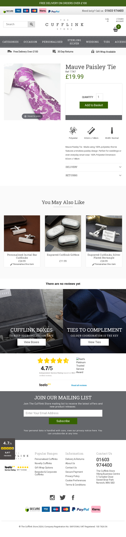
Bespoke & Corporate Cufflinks (46, 473)
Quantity (87, 97)
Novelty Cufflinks (43, 463)
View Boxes (31, 342)
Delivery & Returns (74, 459)
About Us (70, 463)
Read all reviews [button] (79, 385)
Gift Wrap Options (44, 467)
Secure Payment (74, 472)
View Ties (94, 342)
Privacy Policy (72, 476)
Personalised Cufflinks (46, 459)
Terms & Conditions (75, 484)
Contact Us (71, 467)
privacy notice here (87, 430)
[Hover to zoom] (32, 91)
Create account (120, 20)
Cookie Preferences (75, 480)
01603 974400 (114, 10)
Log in (107, 20)
